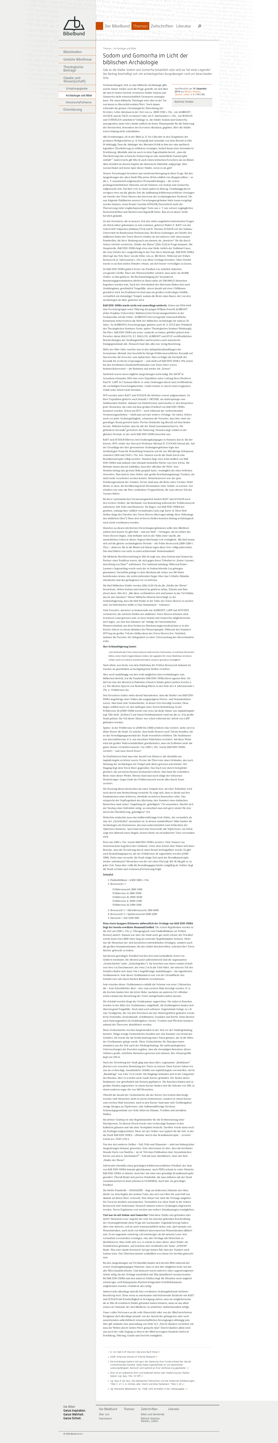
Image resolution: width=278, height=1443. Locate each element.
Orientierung (72, 109)
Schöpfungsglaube (77, 88)
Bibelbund (73, 25)
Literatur (183, 26)
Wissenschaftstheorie (79, 102)
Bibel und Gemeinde (152, 1414)
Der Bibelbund (117, 26)
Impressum (105, 1418)
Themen (140, 26)
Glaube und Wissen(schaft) (74, 79)
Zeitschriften (162, 26)
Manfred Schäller (184, 102)
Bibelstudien (72, 52)
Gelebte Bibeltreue (77, 59)
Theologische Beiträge (73, 69)
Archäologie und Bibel (125, 48)
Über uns (104, 1414)
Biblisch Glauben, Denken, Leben (150, 1419)
